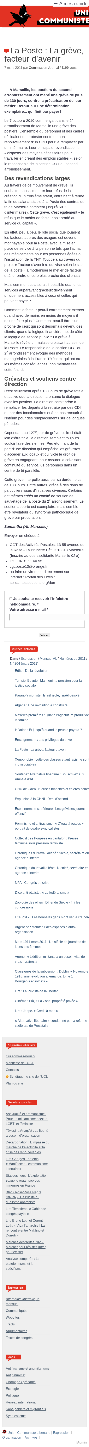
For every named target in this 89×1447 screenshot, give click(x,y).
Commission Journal (44, 67)
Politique (12, 1395)
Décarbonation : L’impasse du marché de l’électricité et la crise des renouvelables (27, 1147)
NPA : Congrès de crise (32, 882)
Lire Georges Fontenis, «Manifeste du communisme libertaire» (27, 1164)
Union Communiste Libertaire (29, 1432)
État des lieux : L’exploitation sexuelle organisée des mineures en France (27, 1180)
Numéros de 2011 (72, 658)
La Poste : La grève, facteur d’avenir (41, 749)
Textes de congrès (19, 1338)
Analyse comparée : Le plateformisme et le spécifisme (23, 1263)
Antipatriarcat (15, 1375)
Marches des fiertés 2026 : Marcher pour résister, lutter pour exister (26, 1247)
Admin (82, 1442)
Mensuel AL (48, 658)
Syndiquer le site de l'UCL (29, 1076)
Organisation (11, 1437)
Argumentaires (16, 1331)
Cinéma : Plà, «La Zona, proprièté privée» (46, 1001)
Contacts (12, 1070)
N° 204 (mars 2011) (24, 663)
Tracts (10, 1324)
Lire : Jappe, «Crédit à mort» (36, 1011)
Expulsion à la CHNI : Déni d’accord (41, 799)
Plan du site (14, 1083)
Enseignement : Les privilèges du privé (43, 739)
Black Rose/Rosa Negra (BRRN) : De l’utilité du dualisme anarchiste (23, 1197)
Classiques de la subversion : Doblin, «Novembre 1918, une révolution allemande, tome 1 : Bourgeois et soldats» (51, 976)
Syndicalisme (16, 1416)
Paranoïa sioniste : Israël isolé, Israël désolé (47, 695)
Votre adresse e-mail (29, 610)
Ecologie (12, 1389)
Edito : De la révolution (31, 670)
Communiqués (16, 1310)
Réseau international (21, 1402)
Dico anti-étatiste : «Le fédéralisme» (42, 892)
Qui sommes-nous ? (20, 1056)
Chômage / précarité (21, 1382)
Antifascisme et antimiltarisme (27, 1368)
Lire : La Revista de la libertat (36, 991)
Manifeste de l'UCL (20, 1063)
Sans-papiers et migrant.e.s (26, 1409)
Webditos (13, 1317)
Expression (29, 658)
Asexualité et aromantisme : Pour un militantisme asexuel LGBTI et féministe (27, 1119)
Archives (31, 1437)
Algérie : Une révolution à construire (41, 705)
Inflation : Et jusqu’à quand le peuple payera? (48, 730)
